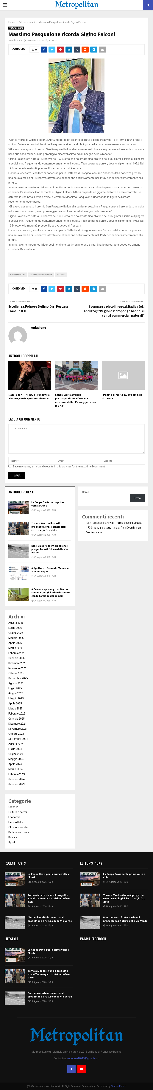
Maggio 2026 (16, 637)
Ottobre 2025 (16, 673)
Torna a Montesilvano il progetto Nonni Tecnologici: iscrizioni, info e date (48, 526)
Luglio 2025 (15, 688)
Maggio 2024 (16, 759)
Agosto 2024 (16, 743)
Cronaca (13, 807)
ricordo (61, 275)
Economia (14, 817)
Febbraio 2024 (16, 774)
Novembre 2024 (17, 728)
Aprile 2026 (15, 642)
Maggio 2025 (16, 698)
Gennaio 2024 (16, 779)
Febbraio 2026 (16, 653)
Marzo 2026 (15, 647)
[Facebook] (71, 1069)
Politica (12, 837)
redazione (16, 40)
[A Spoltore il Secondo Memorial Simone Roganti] (18, 573)
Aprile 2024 (15, 764)
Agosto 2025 (16, 683)
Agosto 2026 (16, 622)
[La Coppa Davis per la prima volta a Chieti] (18, 507)
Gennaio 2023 (16, 784)
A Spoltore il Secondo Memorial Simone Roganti (50, 570)
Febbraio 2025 (16, 713)
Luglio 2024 (15, 748)
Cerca (85, 492)
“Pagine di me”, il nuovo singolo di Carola (122, 396)
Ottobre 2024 (16, 733)
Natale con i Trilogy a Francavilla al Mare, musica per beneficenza (29, 396)
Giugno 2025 (15, 693)
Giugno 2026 (15, 632)
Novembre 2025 (17, 668)
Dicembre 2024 (17, 723)
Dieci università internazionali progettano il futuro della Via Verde (49, 549)
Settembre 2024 (18, 738)
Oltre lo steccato (18, 827)
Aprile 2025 (15, 703)
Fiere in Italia (15, 822)
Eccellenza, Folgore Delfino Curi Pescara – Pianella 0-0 (39, 309)
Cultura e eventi (16, 28)
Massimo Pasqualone (41, 275)
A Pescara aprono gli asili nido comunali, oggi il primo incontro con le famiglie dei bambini (50, 592)
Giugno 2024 (15, 753)
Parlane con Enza (18, 832)
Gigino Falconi (17, 275)
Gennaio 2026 (16, 658)
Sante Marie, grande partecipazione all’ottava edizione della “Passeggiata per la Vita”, (75, 400)
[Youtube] (81, 1069)
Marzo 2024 (15, 769)
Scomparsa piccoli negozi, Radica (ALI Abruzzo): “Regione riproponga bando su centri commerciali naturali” (114, 311)
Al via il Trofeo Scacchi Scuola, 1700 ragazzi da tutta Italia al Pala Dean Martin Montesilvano (114, 527)
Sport (11, 842)
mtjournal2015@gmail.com (83, 1058)
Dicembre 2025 (17, 663)
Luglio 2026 (15, 627)
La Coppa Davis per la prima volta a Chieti (47, 504)
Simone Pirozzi (118, 1086)
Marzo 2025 (15, 708)
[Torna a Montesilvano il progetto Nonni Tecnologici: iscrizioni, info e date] (18, 528)
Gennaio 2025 (16, 718)
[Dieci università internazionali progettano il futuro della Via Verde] (18, 551)
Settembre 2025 (18, 678)
